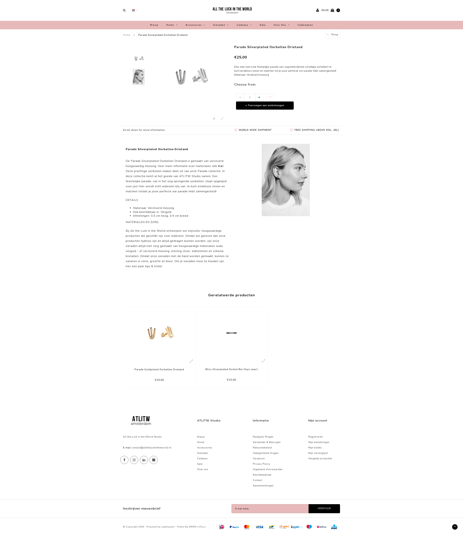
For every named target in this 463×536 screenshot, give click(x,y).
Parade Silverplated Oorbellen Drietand (163, 35)
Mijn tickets (315, 447)
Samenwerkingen (263, 485)
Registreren (315, 436)
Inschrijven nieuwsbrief (142, 509)
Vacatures (259, 458)
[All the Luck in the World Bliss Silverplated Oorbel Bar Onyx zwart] (231, 331)
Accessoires (194, 25)
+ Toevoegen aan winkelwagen (264, 105)
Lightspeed (167, 526)
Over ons (280, 25)
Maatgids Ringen (263, 436)
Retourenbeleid (262, 447)
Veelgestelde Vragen (266, 453)
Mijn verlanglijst (318, 453)
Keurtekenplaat (262, 474)
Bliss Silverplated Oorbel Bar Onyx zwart (231, 369)
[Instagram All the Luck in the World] (134, 460)
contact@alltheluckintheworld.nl (151, 447)
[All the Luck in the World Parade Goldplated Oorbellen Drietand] (159, 331)
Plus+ (202, 526)
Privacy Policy (261, 464)
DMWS (193, 526)
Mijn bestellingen (318, 442)
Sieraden (219, 25)
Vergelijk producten (320, 458)
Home (170, 25)
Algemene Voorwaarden (268, 469)
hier (128, 266)
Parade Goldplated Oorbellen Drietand (159, 369)
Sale (263, 25)
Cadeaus (242, 25)
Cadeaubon (305, 25)
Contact (257, 480)
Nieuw (154, 25)
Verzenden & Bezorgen (267, 442)
